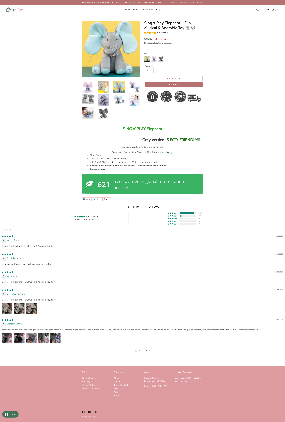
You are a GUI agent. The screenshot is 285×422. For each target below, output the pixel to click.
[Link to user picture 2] (19, 308)
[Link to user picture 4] (43, 338)
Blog (116, 388)
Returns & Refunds (90, 388)
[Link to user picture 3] (31, 308)
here (170, 152)
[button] (150, 32)
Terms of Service (89, 378)
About (116, 378)
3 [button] (143, 350)
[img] (8, 236)
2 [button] (139, 350)
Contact (117, 381)
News (116, 395)
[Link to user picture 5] (55, 338)
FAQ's (116, 392)
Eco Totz (91, 417)
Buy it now (173, 84)
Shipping (148, 43)
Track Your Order (122, 385)
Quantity (149, 66)
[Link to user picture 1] (7, 308)
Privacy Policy (88, 385)
